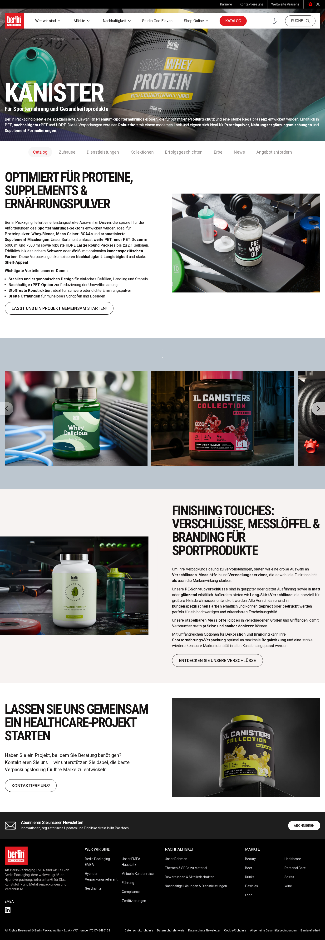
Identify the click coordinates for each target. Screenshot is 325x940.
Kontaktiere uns (251, 4)
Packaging (57, 39)
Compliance (131, 892)
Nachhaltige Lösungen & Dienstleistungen (196, 886)
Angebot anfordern (274, 152)
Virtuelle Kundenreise (138, 874)
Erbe (218, 152)
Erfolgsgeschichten (183, 152)
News (239, 152)
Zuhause (67, 152)
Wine (288, 886)
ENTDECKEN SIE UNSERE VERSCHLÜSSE (217, 660)
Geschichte (93, 888)
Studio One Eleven (157, 21)
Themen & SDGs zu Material (186, 868)
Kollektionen (142, 152)
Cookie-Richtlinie (235, 930)
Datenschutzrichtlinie (139, 930)
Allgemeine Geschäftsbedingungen (273, 930)
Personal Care (295, 868)
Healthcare (37, 39)
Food (248, 895)
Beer (248, 868)
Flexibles (251, 886)
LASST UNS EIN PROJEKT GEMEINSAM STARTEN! (59, 308)
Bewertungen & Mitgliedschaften (189, 877)
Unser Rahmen (176, 859)
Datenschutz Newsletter (204, 930)
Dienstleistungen (103, 152)
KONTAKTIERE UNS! (31, 785)
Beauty (250, 859)
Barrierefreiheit (310, 930)
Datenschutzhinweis (170, 930)
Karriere (226, 4)
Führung (128, 883)
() (313, 4)
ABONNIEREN (304, 826)
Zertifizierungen (134, 901)
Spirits (289, 877)
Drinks (249, 877)
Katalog (233, 21)
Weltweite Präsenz (285, 4)
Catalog (40, 152)
